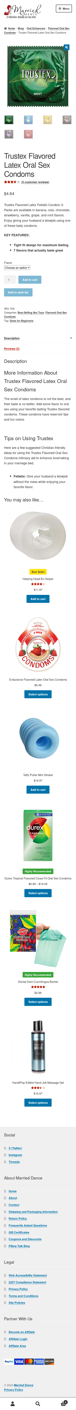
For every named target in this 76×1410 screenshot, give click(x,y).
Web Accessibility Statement (28, 1275)
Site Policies (17, 1303)
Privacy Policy (18, 1289)
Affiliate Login (18, 1339)
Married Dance (23, 1385)
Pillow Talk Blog (19, 1246)
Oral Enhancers (36, 28)
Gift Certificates (19, 1232)
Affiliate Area (17, 1346)
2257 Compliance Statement (27, 1282)
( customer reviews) (35, 182)
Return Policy (18, 1218)
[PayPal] (38, 1361)
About (13, 1198)
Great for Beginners (21, 320)
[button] (66, 47)
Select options (38, 694)
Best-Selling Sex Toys (31, 312)
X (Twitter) (15, 1148)
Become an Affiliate (22, 1332)
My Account (12, 1404)
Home (11, 28)
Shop (21, 28)
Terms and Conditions (23, 1296)
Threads (14, 1162)
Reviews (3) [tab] (11, 349)
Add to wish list (18, 292)
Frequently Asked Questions (28, 1225)
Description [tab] (12, 338)
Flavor (8, 263)
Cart (58, 1401)
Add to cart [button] (38, 599)
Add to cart (29, 280)
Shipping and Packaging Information (33, 1212)
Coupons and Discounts (25, 1239)
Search (38, 1404)
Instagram (15, 1155)
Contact (14, 1205)
